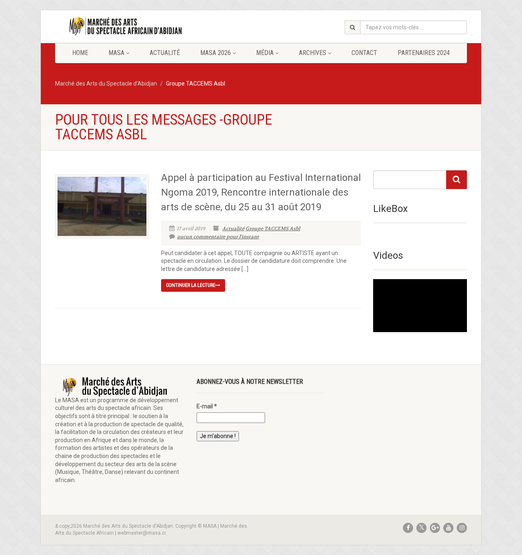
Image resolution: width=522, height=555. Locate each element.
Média (265, 53)
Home (80, 53)
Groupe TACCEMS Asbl (273, 228)
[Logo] (119, 26)
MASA (116, 53)
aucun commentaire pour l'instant (218, 236)
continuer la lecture (190, 285)
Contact (364, 53)
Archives (312, 53)
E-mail (207, 406)
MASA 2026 (215, 53)
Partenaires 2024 (424, 53)
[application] (420, 305)
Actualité (165, 53)
